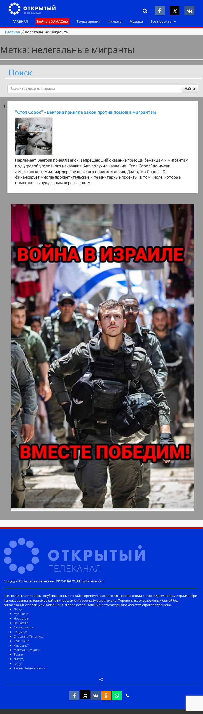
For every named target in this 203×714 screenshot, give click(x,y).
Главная (12, 31)
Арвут (18, 663)
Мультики (21, 613)
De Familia (21, 623)
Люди (18, 609)
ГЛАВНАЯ (20, 21)
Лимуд (19, 659)
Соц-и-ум (20, 632)
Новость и (21, 618)
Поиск (20, 72)
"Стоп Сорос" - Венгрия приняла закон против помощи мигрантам (85, 112)
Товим (18, 654)
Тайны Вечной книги (30, 668)
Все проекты (161, 21)
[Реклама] (102, 357)
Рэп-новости (23, 627)
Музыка (136, 21)
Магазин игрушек (27, 650)
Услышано (22, 641)
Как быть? (21, 645)
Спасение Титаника (29, 636)
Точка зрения (88, 21)
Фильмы (115, 21)
